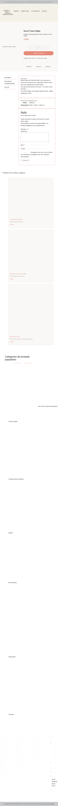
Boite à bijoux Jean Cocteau (17, 276)
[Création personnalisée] (30, 426)
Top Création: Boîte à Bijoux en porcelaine (21, 339)
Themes (11, 714)
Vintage (18, 336)
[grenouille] (30, 538)
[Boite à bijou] (30, 231)
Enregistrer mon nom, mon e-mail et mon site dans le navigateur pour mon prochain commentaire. (36, 154)
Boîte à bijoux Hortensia (16, 222)
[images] (10, 35)
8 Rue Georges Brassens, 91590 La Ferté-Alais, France (55, 752)
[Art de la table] (30, 369)
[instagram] (51, 799)
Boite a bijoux (32, 58)
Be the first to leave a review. (9, 46)
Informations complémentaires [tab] (9, 82)
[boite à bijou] (30, 180)
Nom (22, 145)
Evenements (12, 582)
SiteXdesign (51, 803)
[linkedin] (53, 799)
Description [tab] (7, 77)
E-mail (23, 148)
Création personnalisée (21, 273)
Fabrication (12, 657)
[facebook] (49, 799)
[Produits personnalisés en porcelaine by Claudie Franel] (15, 6)
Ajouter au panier (38, 53)
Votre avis (24, 131)
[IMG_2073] (30, 587)
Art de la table (13, 219)
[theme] (30, 662)
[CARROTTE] (30, 484)
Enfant (10, 533)
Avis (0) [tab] (6, 87)
